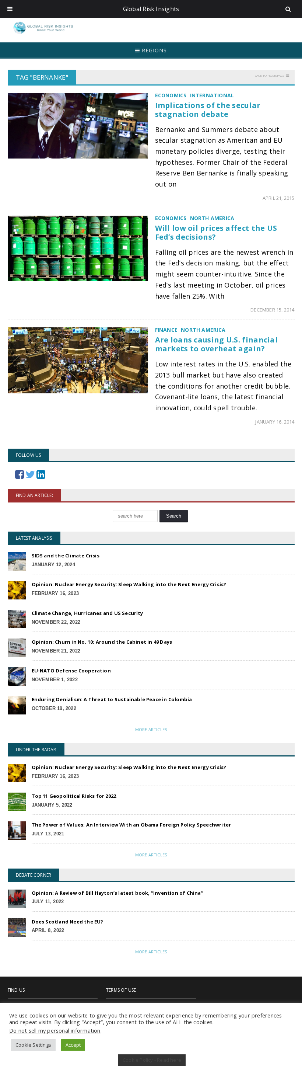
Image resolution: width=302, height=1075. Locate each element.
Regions (153, 50)
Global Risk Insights (151, 9)
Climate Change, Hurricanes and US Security (87, 613)
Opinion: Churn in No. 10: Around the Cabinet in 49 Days (102, 642)
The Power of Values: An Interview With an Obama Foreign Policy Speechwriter (131, 824)
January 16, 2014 (274, 421)
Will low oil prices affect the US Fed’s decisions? (216, 232)
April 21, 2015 (279, 198)
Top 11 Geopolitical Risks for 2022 (74, 796)
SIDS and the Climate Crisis (65, 555)
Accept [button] (73, 1044)
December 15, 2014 (272, 309)
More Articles (151, 729)
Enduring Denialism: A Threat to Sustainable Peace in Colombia (112, 699)
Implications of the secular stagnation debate (208, 109)
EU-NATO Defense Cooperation (71, 670)
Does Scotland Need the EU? (67, 921)
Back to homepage (269, 75)
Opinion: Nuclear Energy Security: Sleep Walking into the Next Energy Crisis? (129, 584)
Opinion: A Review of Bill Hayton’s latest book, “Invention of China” (117, 893)
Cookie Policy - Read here (152, 1060)
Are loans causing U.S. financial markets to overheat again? (216, 344)
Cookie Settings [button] (33, 1044)
